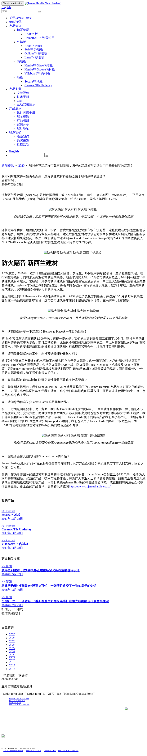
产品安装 (15, 89)
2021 (12, 651)
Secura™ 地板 (33, 81)
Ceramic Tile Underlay (38, 85)
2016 (12, 668)
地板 (20, 77)
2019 (12, 658)
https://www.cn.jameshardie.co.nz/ (89, 486)
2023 (12, 644)
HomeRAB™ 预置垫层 (39, 38)
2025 (12, 637)
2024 (12, 641)
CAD (20, 100)
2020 (21, 165)
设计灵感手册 (26, 112)
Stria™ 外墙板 (33, 49)
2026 (12, 634)
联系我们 (15, 132)
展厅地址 (23, 128)
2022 (12, 648)
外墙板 (21, 42)
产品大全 (15, 26)
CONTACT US (15, 703)
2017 (12, 665)
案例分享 (23, 124)
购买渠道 (23, 140)
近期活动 (23, 144)
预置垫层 (23, 30)
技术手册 (23, 97)
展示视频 (23, 116)
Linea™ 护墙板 (34, 57)
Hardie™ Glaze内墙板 (38, 65)
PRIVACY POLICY (17, 700)
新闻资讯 (15, 21)
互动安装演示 (26, 104)
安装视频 (23, 93)
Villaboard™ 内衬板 (37, 73)
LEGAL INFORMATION (19, 698)
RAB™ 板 (31, 34)
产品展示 (15, 108)
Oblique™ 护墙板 (35, 53)
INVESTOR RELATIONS (68, 751)
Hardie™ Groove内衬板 (39, 69)
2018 (12, 662)
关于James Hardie (20, 17)
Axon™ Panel (33, 45)
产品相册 (23, 120)
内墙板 (21, 61)
